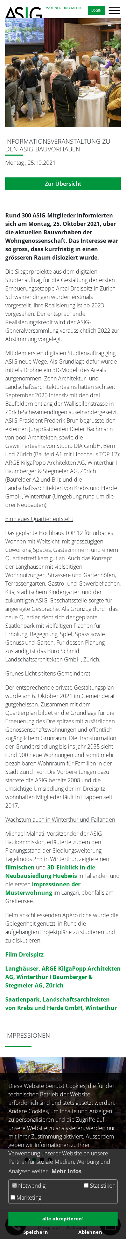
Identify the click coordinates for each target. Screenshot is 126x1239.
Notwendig (31, 1185)
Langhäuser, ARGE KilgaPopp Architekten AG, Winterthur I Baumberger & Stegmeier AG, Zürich (63, 977)
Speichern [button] (35, 1232)
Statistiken (102, 1185)
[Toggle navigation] (111, 10)
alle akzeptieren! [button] (63, 1219)
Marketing (28, 1197)
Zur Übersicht (63, 184)
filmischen (20, 867)
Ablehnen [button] (90, 1232)
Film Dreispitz (24, 954)
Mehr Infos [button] (66, 1171)
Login (96, 10)
